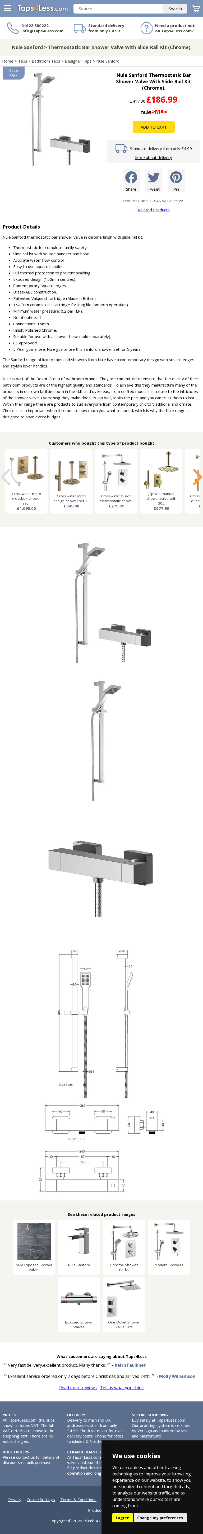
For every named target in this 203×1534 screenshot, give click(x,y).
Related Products (154, 209)
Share (131, 189)
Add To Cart (154, 127)
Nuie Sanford (107, 61)
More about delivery (153, 157)
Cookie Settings (41, 1499)
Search (175, 9)
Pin (176, 189)
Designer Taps (78, 61)
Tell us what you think (122, 1388)
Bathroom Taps (46, 61)
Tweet (153, 189)
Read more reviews (78, 1388)
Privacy (14, 1499)
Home (7, 61)
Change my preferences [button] (160, 1517)
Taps (22, 61)
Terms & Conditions (78, 1499)
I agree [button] (122, 1517)
